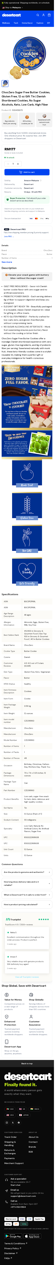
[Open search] (37, 15)
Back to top (27, 1063)
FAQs (8, 1258)
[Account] (43, 15)
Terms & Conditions (15, 1243)
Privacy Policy (12, 1248)
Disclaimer (11, 1253)
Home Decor (27, 23)
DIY (48, 23)
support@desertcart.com (23, 1196)
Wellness (6, 23)
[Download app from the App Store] (32, 1236)
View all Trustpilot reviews (27, 977)
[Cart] (49, 15)
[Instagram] (6, 1122)
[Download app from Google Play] (13, 1236)
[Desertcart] (11, 15)
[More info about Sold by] (40, 180)
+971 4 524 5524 (18, 1207)
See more (7, 262)
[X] (12, 1122)
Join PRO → (9, 237)
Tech (16, 23)
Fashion (40, 23)
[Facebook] (18, 1122)
